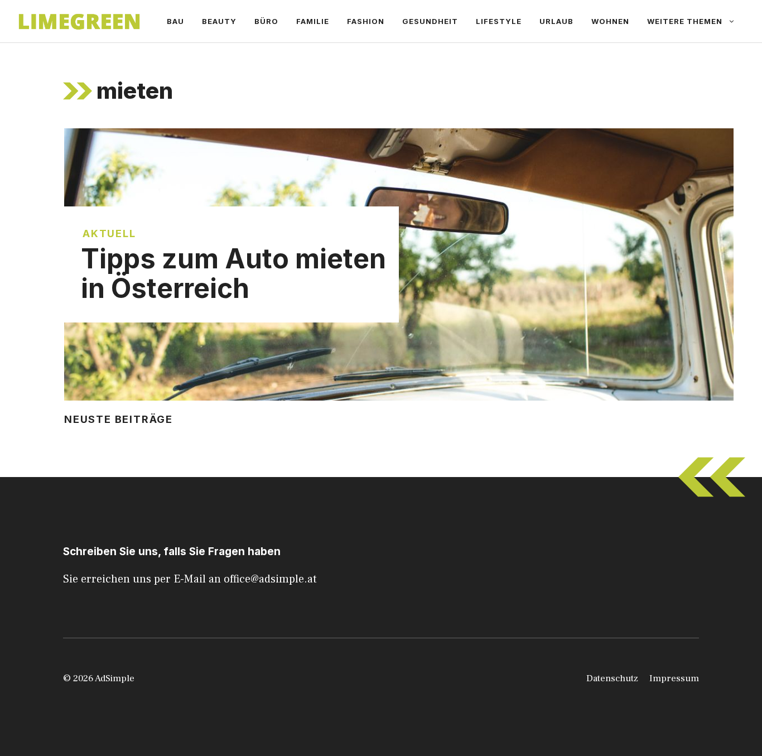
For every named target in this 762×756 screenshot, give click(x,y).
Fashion (365, 21)
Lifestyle (499, 21)
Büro (266, 21)
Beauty (219, 21)
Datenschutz (612, 678)
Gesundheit (430, 21)
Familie (312, 21)
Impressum (674, 678)
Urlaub (556, 21)
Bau (175, 21)
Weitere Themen (684, 21)
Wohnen (610, 21)
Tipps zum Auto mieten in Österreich (233, 273)
